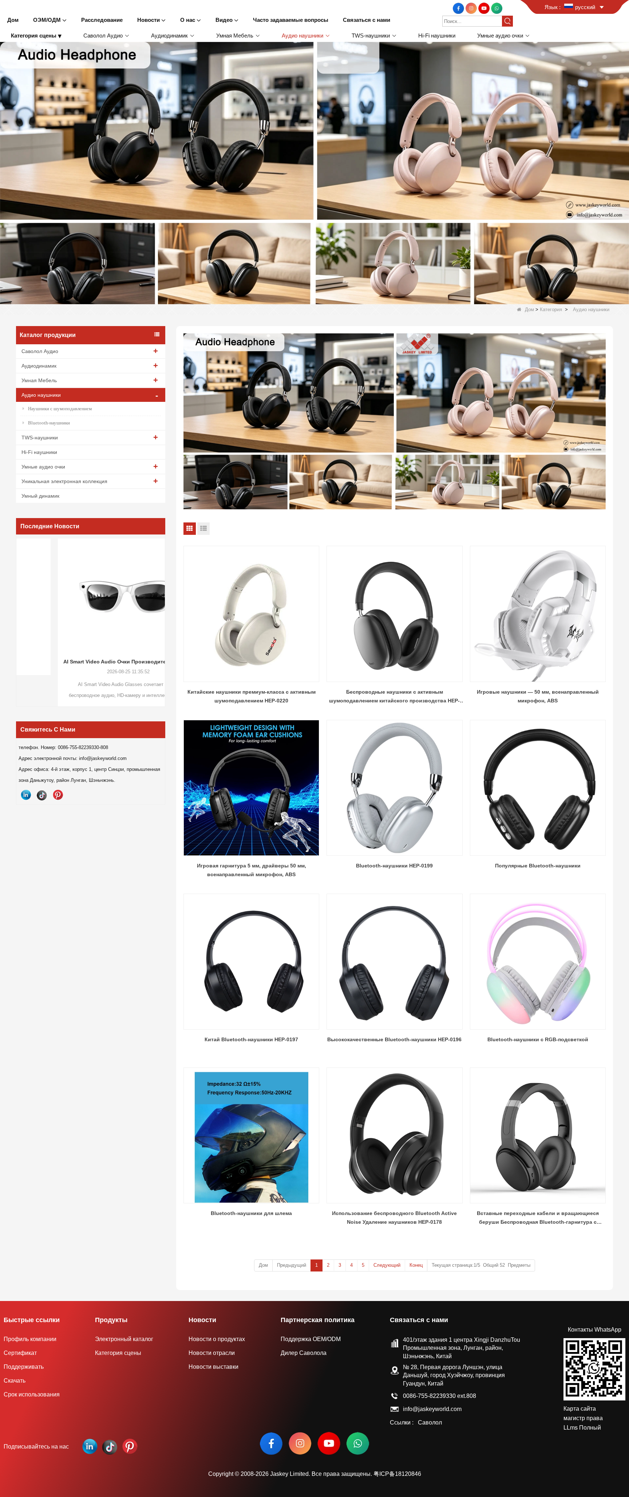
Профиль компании (30, 1339)
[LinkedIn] (25, 794)
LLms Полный (582, 1427)
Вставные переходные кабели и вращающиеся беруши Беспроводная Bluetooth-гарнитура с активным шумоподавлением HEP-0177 (538, 1218)
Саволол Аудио (39, 351)
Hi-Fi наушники (39, 452)
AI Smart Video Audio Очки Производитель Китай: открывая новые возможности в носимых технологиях (90, 662)
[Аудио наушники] (314, 172)
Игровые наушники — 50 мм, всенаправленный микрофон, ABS (538, 696)
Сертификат (20, 1353)
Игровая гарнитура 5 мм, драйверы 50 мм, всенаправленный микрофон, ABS (251, 870)
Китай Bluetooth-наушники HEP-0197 (251, 1039)
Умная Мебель (39, 380)
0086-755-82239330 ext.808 (439, 1396)
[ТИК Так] (41, 794)
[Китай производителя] (551, 35)
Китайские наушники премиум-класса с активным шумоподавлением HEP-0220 (251, 696)
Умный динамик (40, 496)
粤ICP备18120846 (397, 1474)
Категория (551, 309)
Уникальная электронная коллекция (64, 481)
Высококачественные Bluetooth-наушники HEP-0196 (394, 1039)
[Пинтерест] (57, 794)
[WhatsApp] (496, 8)
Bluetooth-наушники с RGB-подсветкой (537, 1039)
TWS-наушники (39, 437)
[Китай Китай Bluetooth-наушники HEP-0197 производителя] (251, 961)
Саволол (430, 1422)
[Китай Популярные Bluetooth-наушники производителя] (537, 787)
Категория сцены (118, 1353)
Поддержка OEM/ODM (311, 1339)
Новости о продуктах (217, 1339)
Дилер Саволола (304, 1353)
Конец (416, 1265)
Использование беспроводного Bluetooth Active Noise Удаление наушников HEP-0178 (394, 1217)
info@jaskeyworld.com (432, 1409)
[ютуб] (484, 8)
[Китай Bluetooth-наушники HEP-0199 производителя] (394, 787)
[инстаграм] (472, 8)
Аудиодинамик (38, 366)
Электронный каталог (124, 1339)
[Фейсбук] (459, 8)
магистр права (583, 1418)
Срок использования (32, 1394)
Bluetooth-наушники (49, 423)
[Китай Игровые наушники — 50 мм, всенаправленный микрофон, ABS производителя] (537, 613)
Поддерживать (24, 1367)
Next (162, 608)
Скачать (14, 1381)
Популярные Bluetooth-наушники (538, 866)
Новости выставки (213, 1367)
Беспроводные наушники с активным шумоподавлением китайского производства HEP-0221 (394, 697)
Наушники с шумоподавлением (60, 408)
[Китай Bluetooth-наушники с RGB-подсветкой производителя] (537, 961)
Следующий (386, 1265)
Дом (529, 309)
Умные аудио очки (43, 467)
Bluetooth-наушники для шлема (251, 1213)
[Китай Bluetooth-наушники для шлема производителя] (251, 1135)
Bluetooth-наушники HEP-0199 (394, 866)
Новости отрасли (212, 1353)
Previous (19, 608)
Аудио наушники (41, 395)
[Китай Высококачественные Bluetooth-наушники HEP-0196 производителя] (394, 961)
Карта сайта (579, 1409)
